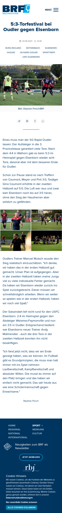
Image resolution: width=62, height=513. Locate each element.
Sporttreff (49, 52)
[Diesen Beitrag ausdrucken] (27, 121)
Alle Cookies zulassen (21, 507)
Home (12, 425)
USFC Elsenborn (31, 57)
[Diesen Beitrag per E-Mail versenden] (19, 121)
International (17, 437)
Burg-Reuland (13, 48)
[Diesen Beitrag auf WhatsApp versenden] (43, 121)
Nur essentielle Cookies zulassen (21, 502)
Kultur (37, 433)
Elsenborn (51, 48)
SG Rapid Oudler (29, 52)
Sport (36, 425)
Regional (14, 429)
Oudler (11, 52)
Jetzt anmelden (31, 457)
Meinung (38, 429)
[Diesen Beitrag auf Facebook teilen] (35, 121)
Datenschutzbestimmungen (19, 497)
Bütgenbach (33, 48)
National (14, 433)
